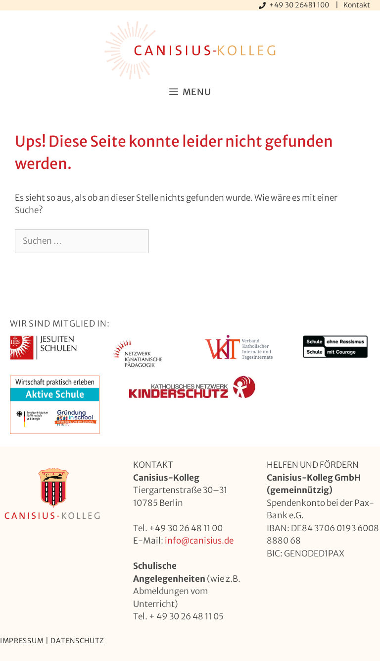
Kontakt (356, 4)
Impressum (22, 640)
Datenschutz (77, 640)
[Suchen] (165, 241)
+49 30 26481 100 (300, 4)
